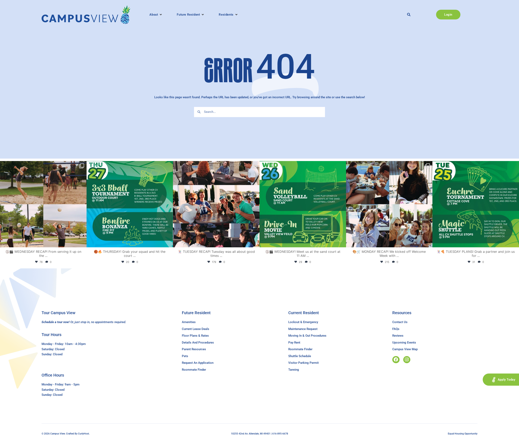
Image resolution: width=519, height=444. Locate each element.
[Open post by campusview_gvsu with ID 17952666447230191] (130, 204)
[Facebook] (395, 359)
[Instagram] (406, 359)
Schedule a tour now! (56, 322)
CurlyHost (83, 433)
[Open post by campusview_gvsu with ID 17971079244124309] (216, 204)
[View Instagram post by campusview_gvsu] (82, 242)
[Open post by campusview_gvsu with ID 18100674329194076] (475, 204)
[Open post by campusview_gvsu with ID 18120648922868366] (43, 204)
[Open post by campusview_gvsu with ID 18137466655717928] (389, 204)
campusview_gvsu (42, 165)
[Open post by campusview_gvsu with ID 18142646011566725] (303, 204)
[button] (156, 14)
